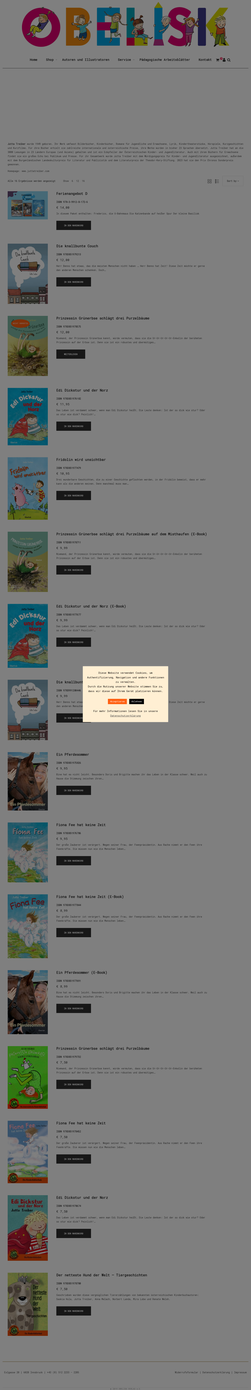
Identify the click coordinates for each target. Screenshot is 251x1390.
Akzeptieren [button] (117, 701)
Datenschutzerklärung (125, 715)
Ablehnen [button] (136, 701)
